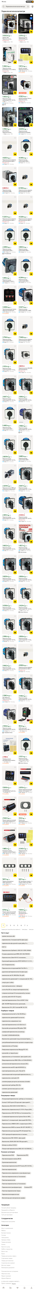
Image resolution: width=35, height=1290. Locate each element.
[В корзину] (15, 32)
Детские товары (5, 1265)
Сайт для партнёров (6, 1214)
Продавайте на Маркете (8, 1210)
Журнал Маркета (6, 1278)
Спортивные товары (6, 1258)
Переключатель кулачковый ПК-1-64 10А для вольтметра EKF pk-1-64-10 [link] (9, 459)
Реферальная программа (8, 1221)
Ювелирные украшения (7, 1267)
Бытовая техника (6, 1233)
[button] (32, 6)
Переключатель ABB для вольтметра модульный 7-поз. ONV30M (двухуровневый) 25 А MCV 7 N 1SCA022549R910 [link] (9, 488)
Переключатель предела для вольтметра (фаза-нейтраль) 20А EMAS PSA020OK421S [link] (9, 219)
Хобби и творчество (6, 1249)
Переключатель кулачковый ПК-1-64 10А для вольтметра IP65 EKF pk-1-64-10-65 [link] (25, 399)
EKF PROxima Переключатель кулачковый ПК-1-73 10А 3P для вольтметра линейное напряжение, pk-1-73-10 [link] (9, 698)
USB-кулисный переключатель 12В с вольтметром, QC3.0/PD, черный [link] (25, 728)
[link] (8, 936)
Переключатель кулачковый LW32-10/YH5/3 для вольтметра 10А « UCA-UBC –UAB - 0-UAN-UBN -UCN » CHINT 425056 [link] (9, 249)
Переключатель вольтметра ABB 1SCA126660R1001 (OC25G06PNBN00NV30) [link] (9, 190)
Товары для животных (7, 1260)
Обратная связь (5, 1273)
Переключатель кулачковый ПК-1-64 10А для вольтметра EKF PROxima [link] (25, 428)
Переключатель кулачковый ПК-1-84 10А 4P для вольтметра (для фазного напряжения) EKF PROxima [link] (9, 99)
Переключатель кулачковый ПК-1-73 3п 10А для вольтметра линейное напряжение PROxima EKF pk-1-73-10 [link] (9, 369)
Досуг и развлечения (7, 1228)
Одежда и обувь (5, 1240)
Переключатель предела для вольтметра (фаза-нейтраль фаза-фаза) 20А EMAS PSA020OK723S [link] (25, 190)
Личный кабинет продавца (8, 1208)
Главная (3, 1288)
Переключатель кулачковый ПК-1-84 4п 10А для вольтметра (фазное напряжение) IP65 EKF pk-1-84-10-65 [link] (9, 399)
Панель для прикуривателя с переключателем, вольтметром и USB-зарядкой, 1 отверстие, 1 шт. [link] (25, 821)
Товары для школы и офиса (8, 1256)
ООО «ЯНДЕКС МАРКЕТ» (12, 1281)
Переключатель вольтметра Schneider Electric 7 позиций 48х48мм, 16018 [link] (24, 131)
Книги (3, 1253)
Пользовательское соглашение (9, 1271)
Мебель (3, 1230)
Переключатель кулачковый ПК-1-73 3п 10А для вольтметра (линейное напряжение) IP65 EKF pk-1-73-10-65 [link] (25, 488)
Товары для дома (6, 1242)
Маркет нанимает (6, 1276)
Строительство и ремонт (8, 1263)
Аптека (3, 1244)
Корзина (24, 1288)
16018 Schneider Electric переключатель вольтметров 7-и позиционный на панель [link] (25, 99)
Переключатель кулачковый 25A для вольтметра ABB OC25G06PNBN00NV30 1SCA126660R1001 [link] (25, 548)
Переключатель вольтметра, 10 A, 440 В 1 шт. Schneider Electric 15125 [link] (9, 69)
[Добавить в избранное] (15, 15)
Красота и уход (5, 1246)
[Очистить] (28, 6)
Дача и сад (4, 1251)
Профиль (31, 1288)
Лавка (10, 1288)
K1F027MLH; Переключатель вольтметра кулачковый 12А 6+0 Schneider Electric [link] (9, 131)
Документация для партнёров (9, 1212)
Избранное (17, 1288)
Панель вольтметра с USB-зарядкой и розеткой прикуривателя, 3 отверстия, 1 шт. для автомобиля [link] (8, 882)
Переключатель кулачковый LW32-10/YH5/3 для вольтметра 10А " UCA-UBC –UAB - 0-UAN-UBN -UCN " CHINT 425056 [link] (25, 160)
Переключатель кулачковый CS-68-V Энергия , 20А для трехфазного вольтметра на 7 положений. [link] (9, 280)
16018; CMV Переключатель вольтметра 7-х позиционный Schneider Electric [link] (9, 38)
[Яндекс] (14, 1284)
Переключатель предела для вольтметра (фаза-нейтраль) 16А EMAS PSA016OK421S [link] (9, 160)
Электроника (5, 1237)
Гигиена (3, 1235)
